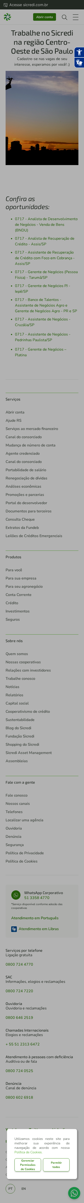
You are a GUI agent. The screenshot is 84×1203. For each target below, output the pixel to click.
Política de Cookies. (28, 1152)
